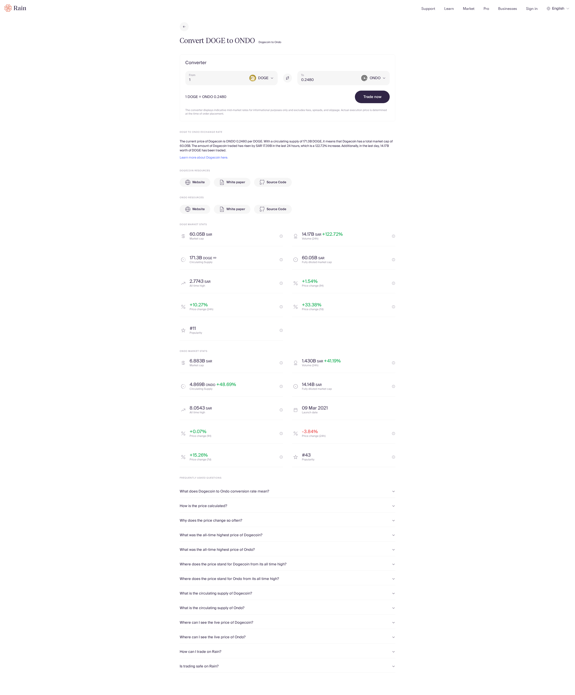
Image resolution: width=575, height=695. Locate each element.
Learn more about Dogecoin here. (204, 157)
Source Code (276, 182)
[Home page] (15, 8)
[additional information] (281, 236)
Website (198, 182)
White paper (235, 182)
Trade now (372, 97)
